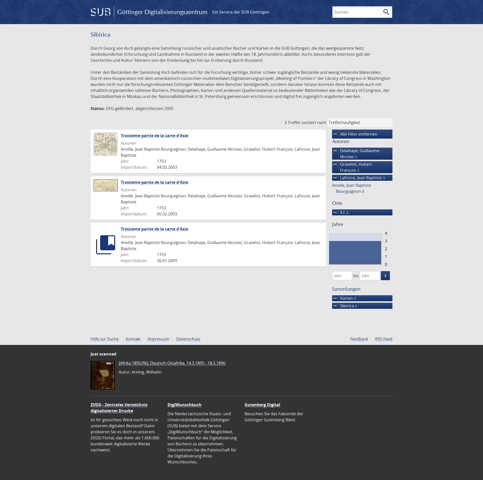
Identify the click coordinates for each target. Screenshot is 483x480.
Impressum (158, 339)
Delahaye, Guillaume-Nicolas (356, 153)
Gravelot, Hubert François (352, 167)
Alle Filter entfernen (354, 134)
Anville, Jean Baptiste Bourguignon (351, 188)
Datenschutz (188, 339)
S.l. (340, 212)
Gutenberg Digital (262, 404)
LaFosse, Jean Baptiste (358, 178)
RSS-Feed (383, 339)
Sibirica (344, 306)
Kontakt (133, 339)
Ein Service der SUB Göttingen (240, 12)
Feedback (359, 339)
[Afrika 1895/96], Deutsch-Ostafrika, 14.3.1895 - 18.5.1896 (172, 363)
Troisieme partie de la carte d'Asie (154, 135)
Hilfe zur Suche (105, 339)
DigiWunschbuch (185, 404)
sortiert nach (314, 122)
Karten (344, 298)
